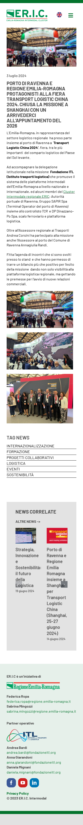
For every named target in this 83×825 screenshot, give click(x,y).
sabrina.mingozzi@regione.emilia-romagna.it (41, 711)
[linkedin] (34, 782)
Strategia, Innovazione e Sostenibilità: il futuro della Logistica (28, 567)
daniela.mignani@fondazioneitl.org (34, 772)
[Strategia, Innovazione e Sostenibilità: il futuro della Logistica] (25, 536)
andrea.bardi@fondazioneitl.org (31, 752)
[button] (18, 584)
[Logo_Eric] (27, 11)
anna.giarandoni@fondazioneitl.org (34, 762)
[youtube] (22, 782)
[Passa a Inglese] (59, 15)
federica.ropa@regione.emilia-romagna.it (39, 701)
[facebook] (11, 782)
